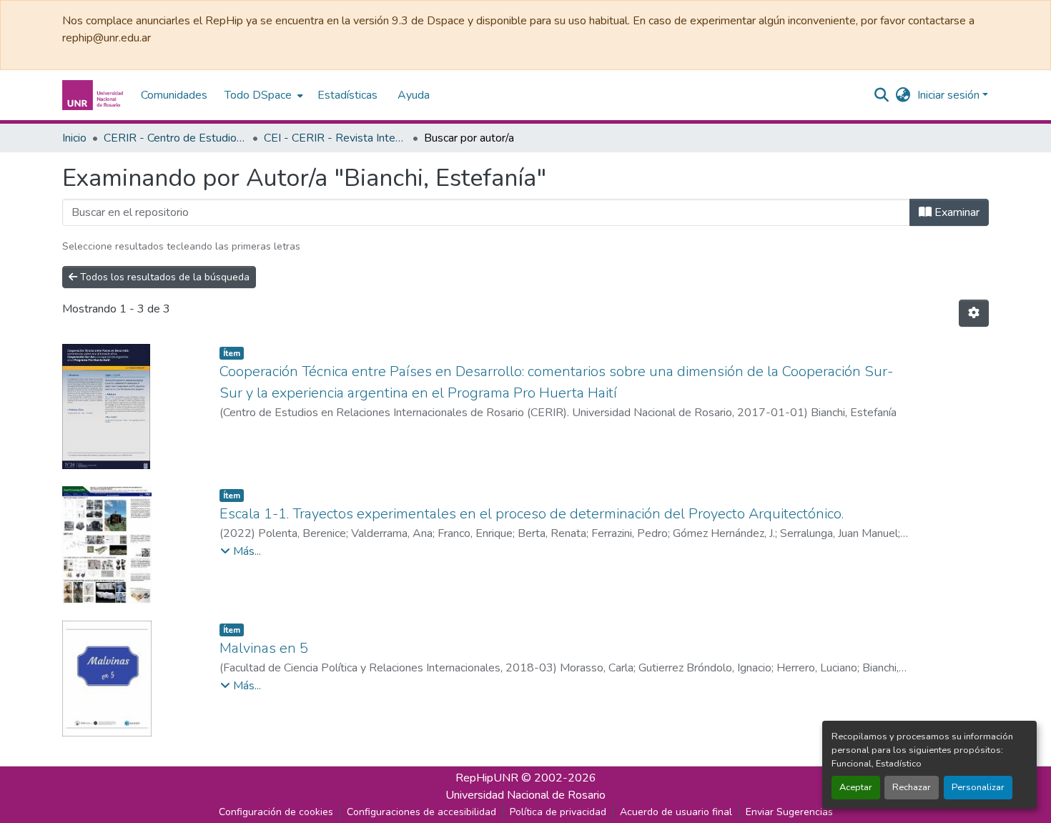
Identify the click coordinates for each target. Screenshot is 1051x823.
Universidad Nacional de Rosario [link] (525, 795)
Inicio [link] (74, 138)
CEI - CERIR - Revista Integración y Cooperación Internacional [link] (335, 138)
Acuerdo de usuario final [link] (676, 812)
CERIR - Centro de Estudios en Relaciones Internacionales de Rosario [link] (175, 138)
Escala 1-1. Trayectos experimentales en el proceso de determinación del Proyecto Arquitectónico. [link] (531, 513)
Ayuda (414, 95)
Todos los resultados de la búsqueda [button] (163, 277)
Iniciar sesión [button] (949, 95)
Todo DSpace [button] (258, 95)
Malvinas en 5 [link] (263, 648)
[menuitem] (262, 95)
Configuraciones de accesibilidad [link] (421, 812)
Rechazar (911, 787)
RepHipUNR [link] (486, 778)
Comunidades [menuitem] (174, 95)
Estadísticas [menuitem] (347, 95)
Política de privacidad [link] (558, 812)
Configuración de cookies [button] (276, 812)
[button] (94, 95)
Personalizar (978, 787)
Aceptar (855, 787)
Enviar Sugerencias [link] (789, 812)
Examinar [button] (956, 212)
